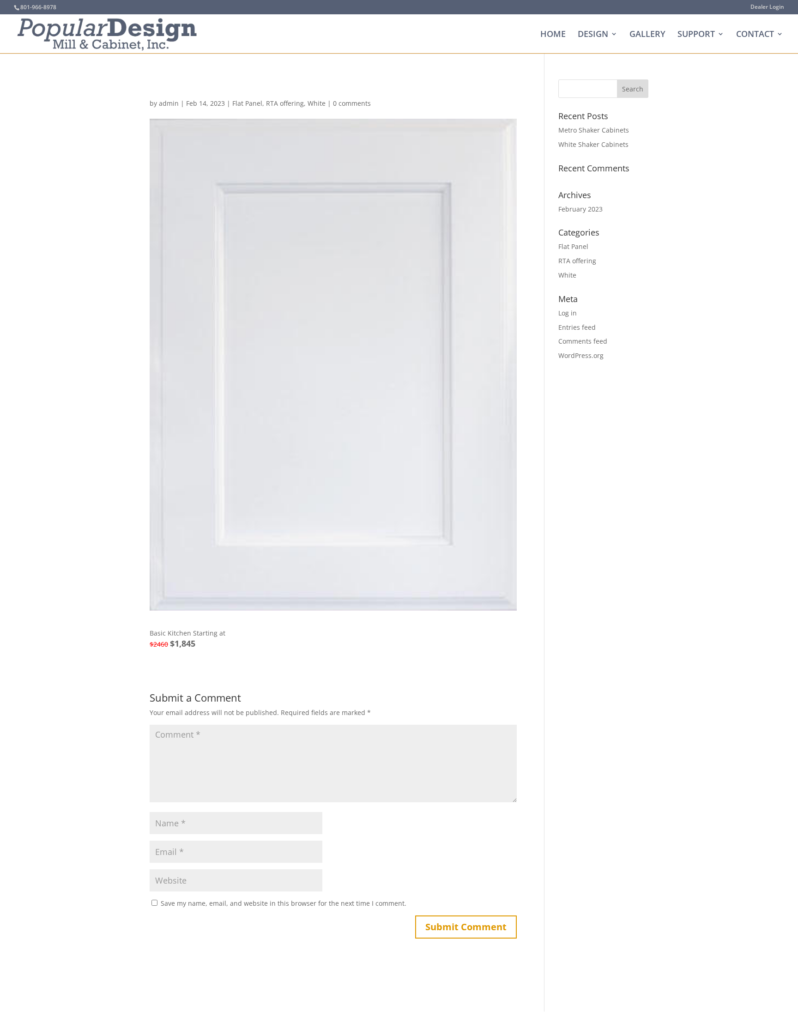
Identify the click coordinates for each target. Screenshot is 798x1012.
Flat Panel (247, 103)
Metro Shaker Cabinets (593, 130)
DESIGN (593, 34)
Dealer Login (767, 7)
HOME (553, 34)
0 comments (352, 103)
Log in (567, 313)
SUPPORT (696, 34)
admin (169, 103)
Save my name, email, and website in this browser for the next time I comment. (283, 903)
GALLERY (647, 34)
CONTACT (755, 34)
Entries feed (577, 327)
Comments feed (582, 341)
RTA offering (285, 103)
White (317, 103)
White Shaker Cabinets (593, 144)
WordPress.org (581, 355)
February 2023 (580, 209)
